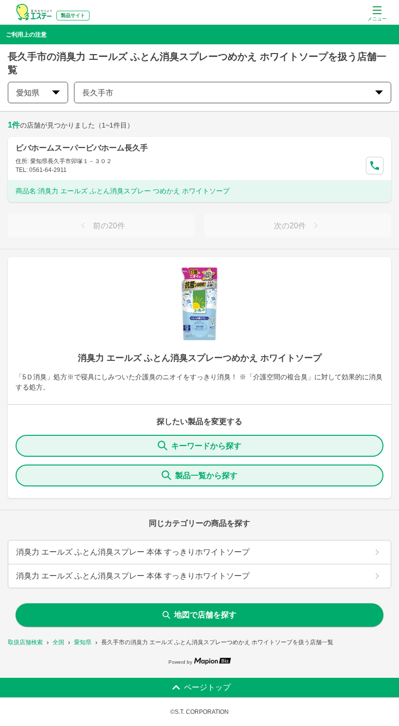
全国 (58, 642)
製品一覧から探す (206, 475)
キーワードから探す (206, 446)
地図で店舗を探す (205, 615)
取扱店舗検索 (25, 642)
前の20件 (109, 226)
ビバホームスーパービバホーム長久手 (82, 148)
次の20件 (290, 226)
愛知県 (82, 642)
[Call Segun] (374, 165)
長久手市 (97, 93)
